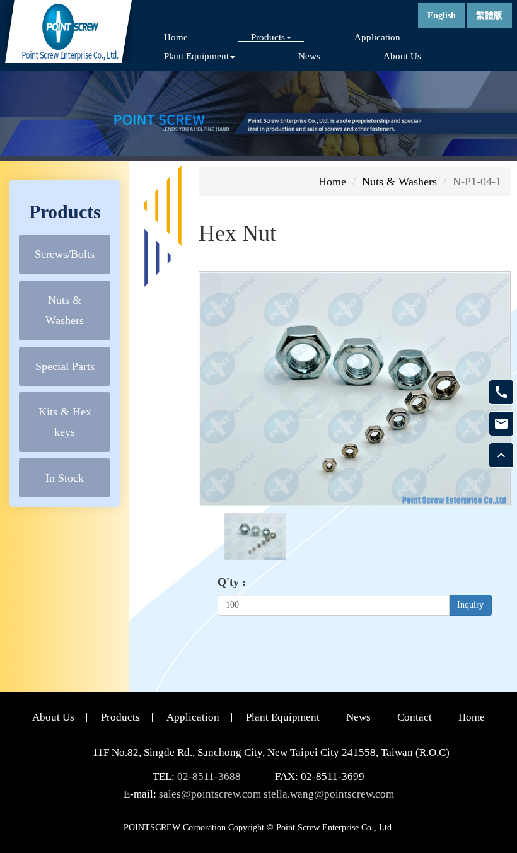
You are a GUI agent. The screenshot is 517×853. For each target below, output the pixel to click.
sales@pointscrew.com (210, 794)
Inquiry (470, 605)
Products (120, 717)
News (309, 56)
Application (377, 37)
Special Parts (65, 366)
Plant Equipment (283, 717)
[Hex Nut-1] (255, 535)
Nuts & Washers (64, 310)
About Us (402, 56)
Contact (414, 717)
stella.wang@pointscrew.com (329, 794)
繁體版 (489, 15)
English (441, 15)
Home (176, 37)
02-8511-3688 (209, 776)
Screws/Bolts (65, 254)
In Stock (64, 478)
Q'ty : (232, 582)
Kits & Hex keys (64, 421)
